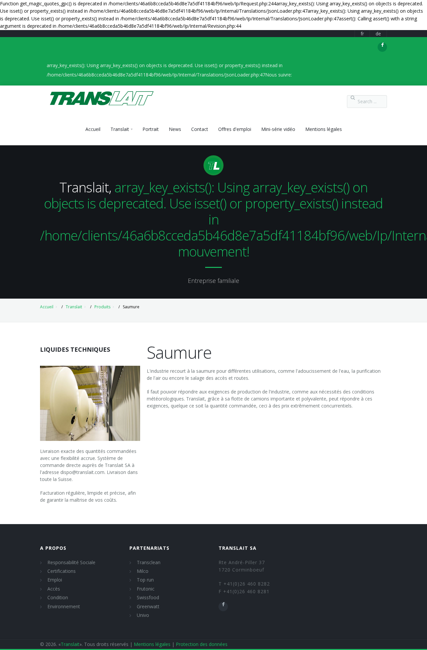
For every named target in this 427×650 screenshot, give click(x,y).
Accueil (46, 307)
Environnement (63, 606)
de (378, 33)
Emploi (54, 580)
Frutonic (145, 589)
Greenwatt (148, 606)
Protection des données (202, 644)
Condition (57, 597)
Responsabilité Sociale (71, 562)
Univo (143, 615)
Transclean (148, 562)
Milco (142, 571)
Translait (74, 307)
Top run (145, 580)
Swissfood (148, 597)
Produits (102, 307)
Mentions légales (152, 644)
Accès (53, 589)
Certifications (61, 571)
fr (362, 33)
